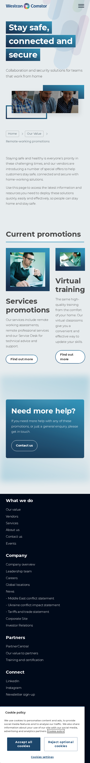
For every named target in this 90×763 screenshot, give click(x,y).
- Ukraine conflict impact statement (33, 605)
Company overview (20, 564)
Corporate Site (16, 619)
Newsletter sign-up (20, 694)
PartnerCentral (17, 646)
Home (12, 134)
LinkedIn (12, 681)
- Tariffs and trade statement (27, 612)
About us (12, 530)
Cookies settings (42, 757)
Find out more (21, 359)
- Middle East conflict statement (30, 598)
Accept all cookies (23, 744)
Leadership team (19, 571)
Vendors (12, 516)
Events (11, 543)
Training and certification (25, 660)
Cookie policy (56, 731)
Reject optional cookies (61, 744)
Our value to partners (22, 653)
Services (12, 523)
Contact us (24, 445)
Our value (13, 509)
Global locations (18, 585)
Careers (12, 578)
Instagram (13, 688)
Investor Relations (19, 625)
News (10, 591)
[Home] (26, 6)
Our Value (34, 134)
